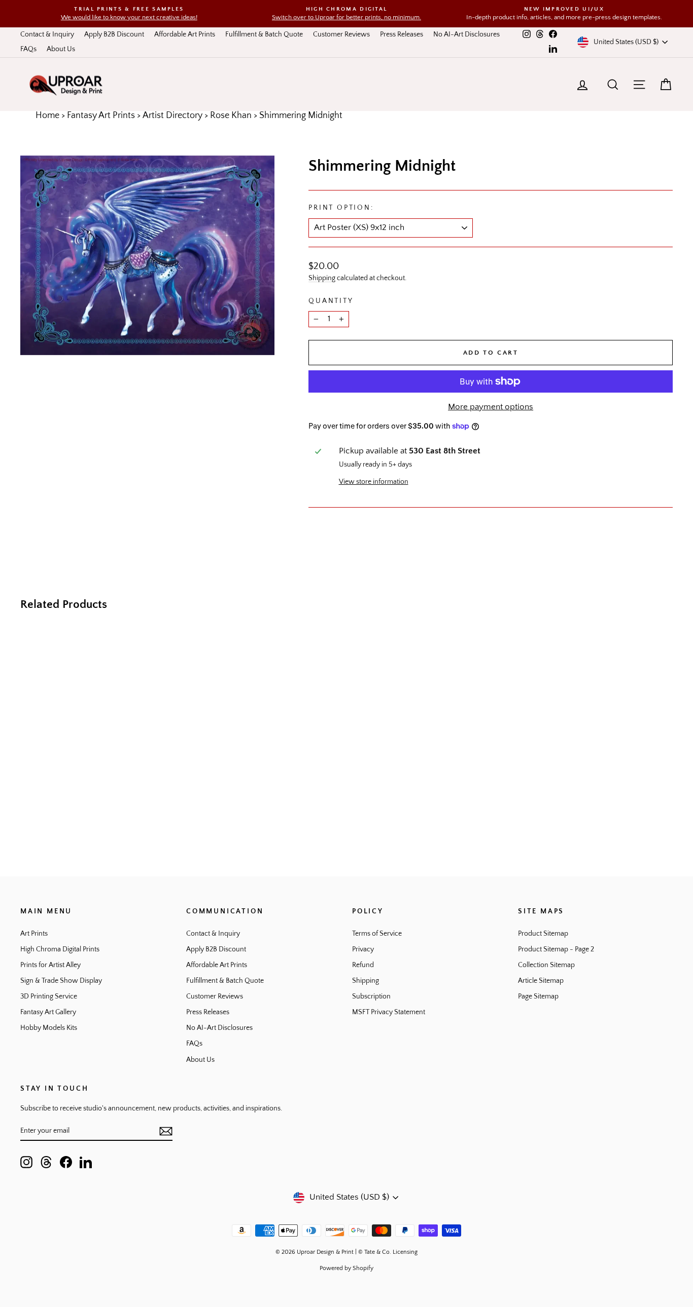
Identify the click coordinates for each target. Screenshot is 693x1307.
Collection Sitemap (546, 965)
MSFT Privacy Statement (388, 1012)
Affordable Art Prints (184, 34)
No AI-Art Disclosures (466, 34)
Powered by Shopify (346, 1268)
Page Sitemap (538, 996)
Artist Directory (172, 115)
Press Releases (401, 34)
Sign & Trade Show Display (61, 981)
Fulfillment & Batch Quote (264, 34)
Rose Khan (231, 115)
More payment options (490, 406)
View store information (373, 482)
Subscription (371, 996)
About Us (61, 49)
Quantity (330, 301)
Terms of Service (377, 934)
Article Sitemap (541, 981)
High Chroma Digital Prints (59, 949)
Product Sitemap (543, 934)
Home (47, 115)
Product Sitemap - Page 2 (556, 949)
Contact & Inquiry (47, 34)
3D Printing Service (48, 996)
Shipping (321, 278)
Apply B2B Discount (114, 34)
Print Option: (340, 208)
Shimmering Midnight (300, 115)
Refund (363, 965)
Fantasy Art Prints (101, 115)
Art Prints (34, 934)
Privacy (363, 949)
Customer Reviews (341, 34)
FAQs (28, 49)
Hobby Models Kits (48, 1028)
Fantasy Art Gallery (48, 1012)
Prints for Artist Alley (50, 965)
